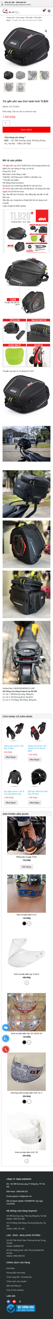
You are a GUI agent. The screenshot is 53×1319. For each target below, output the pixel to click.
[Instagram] (20, 1302)
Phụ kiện (29, 17)
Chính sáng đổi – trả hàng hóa (19, 1277)
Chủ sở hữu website (15, 1290)
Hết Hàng (26, 867)
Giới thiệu (10, 1268)
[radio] (24, 923)
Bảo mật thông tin (13, 1286)
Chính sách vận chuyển (16, 1281)
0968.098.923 (21, 2)
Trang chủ (10, 17)
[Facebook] (8, 1302)
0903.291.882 (10, 2)
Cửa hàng (20, 17)
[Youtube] (14, 1302)
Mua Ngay (26, 129)
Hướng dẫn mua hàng (15, 1273)
